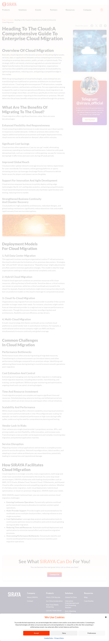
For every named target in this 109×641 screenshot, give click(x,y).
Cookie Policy (48, 638)
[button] (106, 617)
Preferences (91, 633)
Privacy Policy (59, 638)
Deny (64, 633)
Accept (36, 633)
